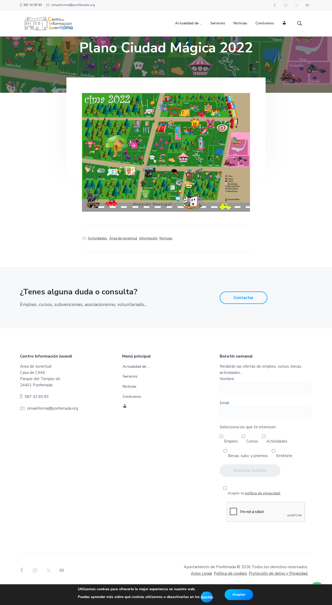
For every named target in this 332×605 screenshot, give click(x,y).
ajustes (207, 596)
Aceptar (238, 594)
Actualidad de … (136, 366)
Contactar (243, 298)
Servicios (130, 376)
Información (148, 238)
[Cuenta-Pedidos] (284, 23)
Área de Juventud (123, 238)
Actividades (97, 238)
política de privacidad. (263, 493)
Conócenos (132, 396)
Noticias (166, 238)
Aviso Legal (201, 573)
